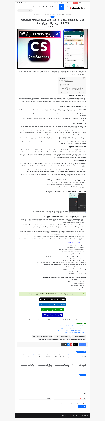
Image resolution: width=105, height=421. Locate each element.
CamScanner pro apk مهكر (78, 336)
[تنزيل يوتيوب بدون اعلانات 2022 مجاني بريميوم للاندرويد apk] (78, 358)
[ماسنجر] (68, 344)
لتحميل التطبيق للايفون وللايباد (51, 315)
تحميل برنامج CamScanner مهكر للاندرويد (76, 339)
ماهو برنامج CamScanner (64, 80)
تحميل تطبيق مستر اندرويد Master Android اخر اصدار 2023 (72, 328)
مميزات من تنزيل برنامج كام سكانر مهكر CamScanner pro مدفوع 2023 (72, 89)
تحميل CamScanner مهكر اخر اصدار (61, 336)
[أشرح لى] (79, 7)
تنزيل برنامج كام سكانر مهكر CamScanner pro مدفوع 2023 (51, 339)
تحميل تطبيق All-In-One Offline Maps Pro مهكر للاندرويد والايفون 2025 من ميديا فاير (61, 365)
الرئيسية (66, 6)
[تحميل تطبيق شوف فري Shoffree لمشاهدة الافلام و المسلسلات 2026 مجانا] (26, 358)
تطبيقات (61, 6)
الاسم (85, 393)
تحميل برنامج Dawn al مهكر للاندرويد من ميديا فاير (74, 332)
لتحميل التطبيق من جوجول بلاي (51, 310)
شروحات (29, 6)
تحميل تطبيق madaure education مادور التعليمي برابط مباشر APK (71, 330)
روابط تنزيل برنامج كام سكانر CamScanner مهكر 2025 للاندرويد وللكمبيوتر (73, 92)
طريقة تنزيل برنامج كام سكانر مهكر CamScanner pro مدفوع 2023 (71, 87)
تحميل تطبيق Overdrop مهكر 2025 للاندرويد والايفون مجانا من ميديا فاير (45, 364)
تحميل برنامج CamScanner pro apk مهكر (67, 81)
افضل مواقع (35, 6)
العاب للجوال (50, 6)
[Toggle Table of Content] (83, 78)
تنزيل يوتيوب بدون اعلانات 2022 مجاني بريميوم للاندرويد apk (79, 364)
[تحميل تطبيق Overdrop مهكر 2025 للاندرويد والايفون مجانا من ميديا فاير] (44, 358)
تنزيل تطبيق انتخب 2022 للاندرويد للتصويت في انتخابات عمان (72, 325)
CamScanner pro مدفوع (64, 84)
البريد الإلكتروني (83, 398)
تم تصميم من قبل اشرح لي (65, 415)
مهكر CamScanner (63, 85)
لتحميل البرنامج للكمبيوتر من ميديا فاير (51, 304)
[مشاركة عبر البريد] (65, 344)
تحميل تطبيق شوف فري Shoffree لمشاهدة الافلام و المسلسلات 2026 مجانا (27, 365)
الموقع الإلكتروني (48, 398)
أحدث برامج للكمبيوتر (43, 6)
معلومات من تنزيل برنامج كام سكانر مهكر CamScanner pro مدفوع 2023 (72, 90)
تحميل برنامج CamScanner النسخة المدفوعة (42, 336)
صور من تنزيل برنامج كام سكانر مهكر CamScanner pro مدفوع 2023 (72, 88)
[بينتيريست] (71, 344)
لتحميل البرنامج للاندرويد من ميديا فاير (51, 299)
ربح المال (56, 6)
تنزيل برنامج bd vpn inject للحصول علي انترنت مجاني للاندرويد (72, 326)
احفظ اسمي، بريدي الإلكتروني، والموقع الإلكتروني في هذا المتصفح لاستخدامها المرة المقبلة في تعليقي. (68, 403)
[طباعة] (62, 344)
